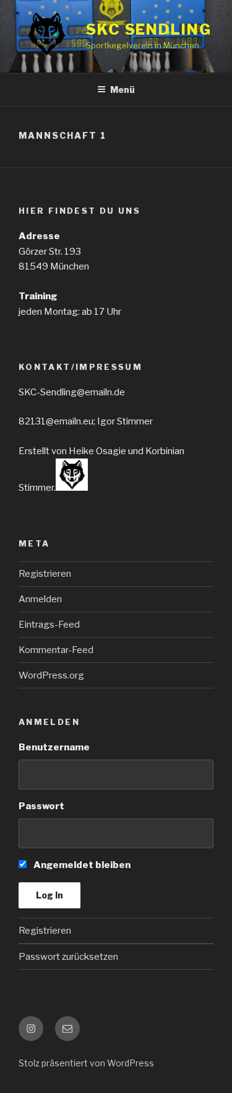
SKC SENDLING (149, 29)
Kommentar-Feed (56, 650)
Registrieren (45, 573)
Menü (122, 89)
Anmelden (40, 599)
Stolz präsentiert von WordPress (86, 1063)
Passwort (41, 806)
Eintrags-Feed (49, 624)
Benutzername (54, 747)
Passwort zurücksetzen (68, 956)
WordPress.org (51, 675)
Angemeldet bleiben (81, 865)
